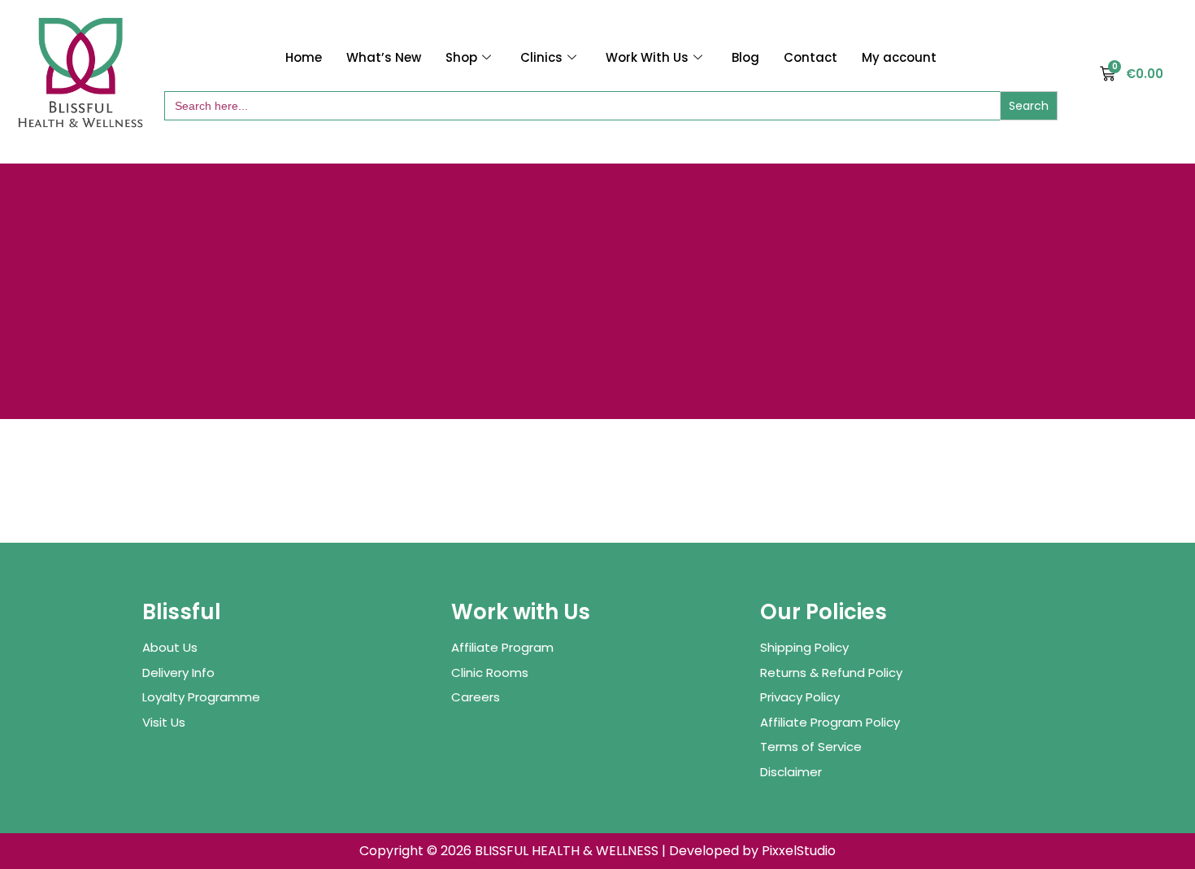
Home (303, 57)
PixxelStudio (799, 850)
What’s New (383, 57)
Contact (810, 57)
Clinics (541, 57)
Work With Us (647, 57)
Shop (461, 57)
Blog (745, 57)
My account (899, 57)
